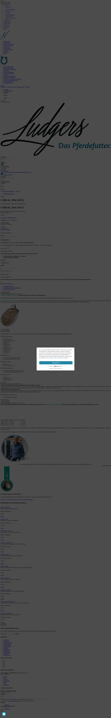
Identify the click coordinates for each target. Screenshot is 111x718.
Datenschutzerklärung (58, 368)
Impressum (51, 368)
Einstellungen (59, 357)
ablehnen (48, 357)
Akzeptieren (56, 363)
